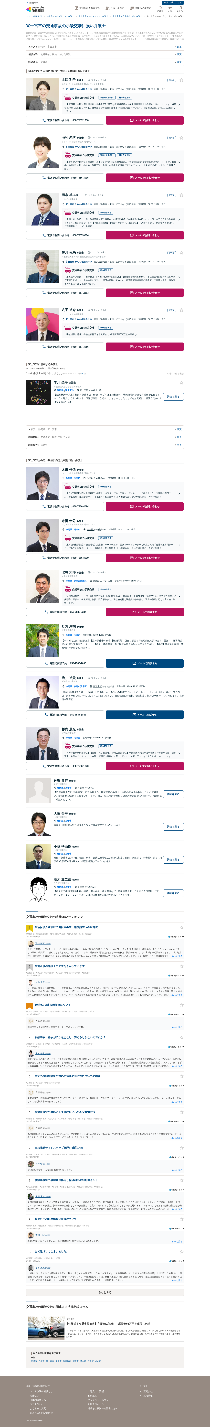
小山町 (98, 1361)
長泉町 (91, 1361)
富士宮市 (70, 89)
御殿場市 (67, 1361)
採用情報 (147, 1395)
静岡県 (60, 390)
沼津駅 (90, 478)
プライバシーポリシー (99, 1400)
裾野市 (76, 1361)
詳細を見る (173, 396)
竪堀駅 (81, 788)
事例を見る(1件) (107, 97)
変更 (179, 46)
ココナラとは (37, 1404)
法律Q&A (34, 1395)
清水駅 (96, 581)
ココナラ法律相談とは (41, 1391)
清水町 (83, 1361)
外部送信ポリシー (97, 1404)
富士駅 (81, 887)
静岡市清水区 (80, 581)
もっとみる (105, 1292)
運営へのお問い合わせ (41, 1412)
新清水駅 (97, 686)
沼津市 (77, 478)
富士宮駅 (84, 390)
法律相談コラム (38, 1400)
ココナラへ (34, 3)
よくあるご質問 (38, 1408)
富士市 (68, 788)
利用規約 (92, 1395)
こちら (83, 374)
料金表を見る (124, 97)
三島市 (41, 1361)
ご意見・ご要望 (96, 1391)
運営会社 (147, 1391)
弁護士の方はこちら (173, 2)
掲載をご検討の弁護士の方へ (103, 1408)
